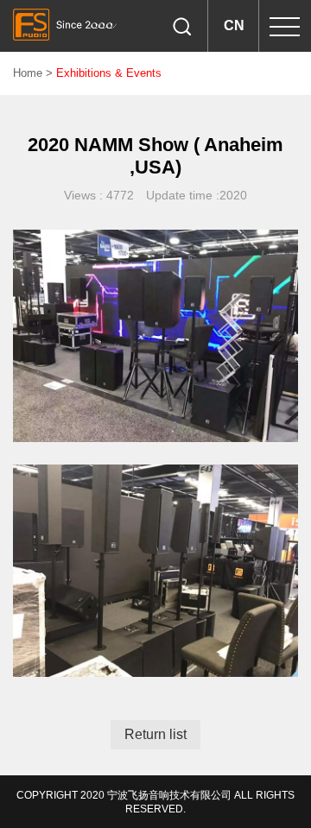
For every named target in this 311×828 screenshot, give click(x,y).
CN (234, 25)
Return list (155, 734)
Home (27, 72)
